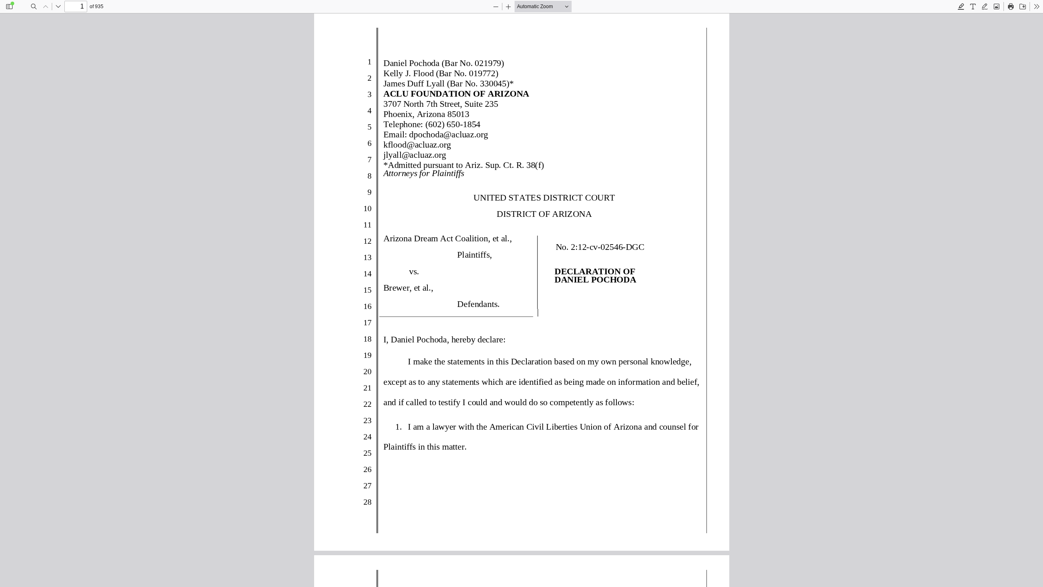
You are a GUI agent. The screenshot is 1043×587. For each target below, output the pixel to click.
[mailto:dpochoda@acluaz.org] (448, 134)
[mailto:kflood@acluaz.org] (417, 144)
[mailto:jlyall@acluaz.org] (414, 154)
